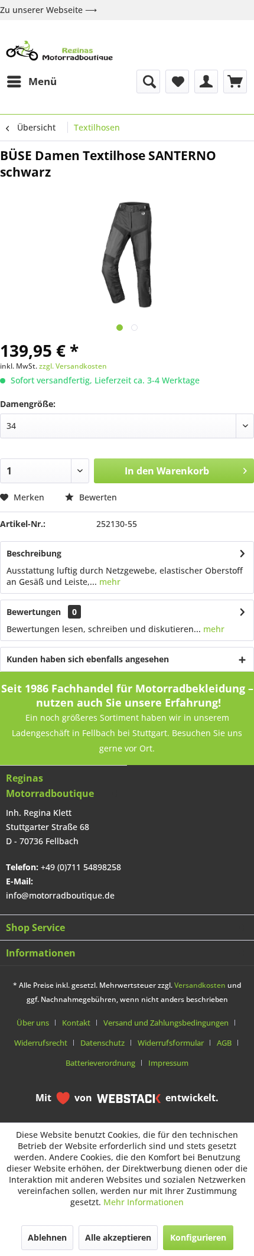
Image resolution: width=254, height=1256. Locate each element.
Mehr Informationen (143, 1202)
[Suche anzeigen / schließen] (148, 81)
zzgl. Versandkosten (73, 366)
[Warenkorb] (235, 81)
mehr (109, 581)
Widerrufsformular (171, 1042)
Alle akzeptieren (118, 1237)
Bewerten (97, 497)
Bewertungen (33, 611)
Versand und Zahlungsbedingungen (166, 1022)
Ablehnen (47, 1237)
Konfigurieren (198, 1237)
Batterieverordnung (100, 1062)
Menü (42, 81)
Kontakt (76, 1022)
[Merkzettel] (177, 81)
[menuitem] (31, 81)
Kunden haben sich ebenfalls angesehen (87, 659)
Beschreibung (33, 553)
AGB (224, 1042)
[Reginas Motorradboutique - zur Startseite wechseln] (59, 50)
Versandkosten (200, 985)
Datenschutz (102, 1042)
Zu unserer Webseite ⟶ (48, 9)
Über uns (33, 1022)
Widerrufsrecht (40, 1042)
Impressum (168, 1062)
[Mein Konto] (206, 81)
